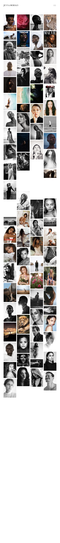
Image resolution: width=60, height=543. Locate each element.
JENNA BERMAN (11, 5)
